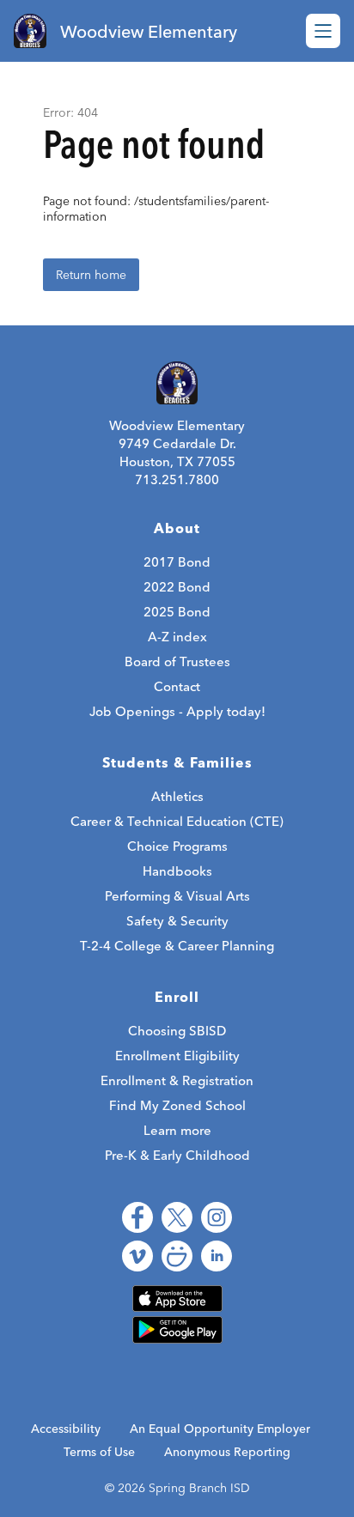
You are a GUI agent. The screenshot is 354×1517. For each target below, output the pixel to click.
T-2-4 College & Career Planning (177, 946)
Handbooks (177, 871)
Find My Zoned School (177, 1105)
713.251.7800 (177, 479)
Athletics (177, 796)
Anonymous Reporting (227, 1451)
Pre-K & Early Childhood (177, 1155)
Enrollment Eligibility (177, 1055)
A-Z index (177, 636)
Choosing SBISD (177, 1030)
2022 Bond (177, 587)
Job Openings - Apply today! (177, 711)
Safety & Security (177, 921)
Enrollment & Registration (177, 1080)
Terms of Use (99, 1451)
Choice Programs (177, 846)
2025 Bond (177, 612)
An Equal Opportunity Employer (220, 1428)
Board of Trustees (177, 661)
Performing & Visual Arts (177, 896)
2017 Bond (177, 562)
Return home (91, 274)
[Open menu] (323, 31)
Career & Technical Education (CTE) (177, 821)
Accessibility (66, 1428)
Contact (177, 686)
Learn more (177, 1130)
